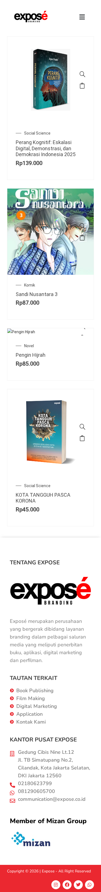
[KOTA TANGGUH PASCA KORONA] (82, 426)
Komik (29, 285)
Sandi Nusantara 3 (37, 294)
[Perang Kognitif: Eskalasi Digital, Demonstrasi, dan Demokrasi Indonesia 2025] (82, 74)
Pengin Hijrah (30, 355)
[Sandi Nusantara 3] (82, 226)
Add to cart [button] (82, 85)
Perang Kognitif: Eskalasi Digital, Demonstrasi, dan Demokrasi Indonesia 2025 (45, 148)
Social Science (37, 133)
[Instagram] (55, 884)
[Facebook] (67, 884)
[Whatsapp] (89, 884)
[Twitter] (78, 884)
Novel (29, 346)
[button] (82, 16)
